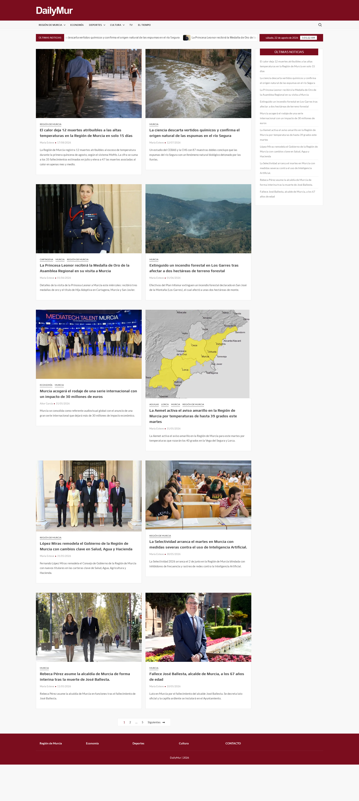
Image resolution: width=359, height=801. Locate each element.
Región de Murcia (50, 24)
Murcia (153, 124)
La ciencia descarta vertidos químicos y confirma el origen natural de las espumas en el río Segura (76, 37)
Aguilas (154, 404)
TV (131, 24)
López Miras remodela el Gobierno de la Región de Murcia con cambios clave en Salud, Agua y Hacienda (289, 151)
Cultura (115, 24)
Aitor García (46, 403)
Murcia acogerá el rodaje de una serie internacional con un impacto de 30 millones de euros (287, 118)
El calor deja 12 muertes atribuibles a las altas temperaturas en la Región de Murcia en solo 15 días (287, 66)
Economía (77, 24)
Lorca (165, 404)
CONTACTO (233, 743)
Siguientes (154, 722)
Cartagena (46, 259)
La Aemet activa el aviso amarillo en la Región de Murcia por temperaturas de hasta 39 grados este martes (193, 416)
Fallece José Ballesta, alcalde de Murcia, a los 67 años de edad (287, 194)
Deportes (95, 24)
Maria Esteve (47, 142)
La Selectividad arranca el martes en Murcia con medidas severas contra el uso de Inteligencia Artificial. (287, 168)
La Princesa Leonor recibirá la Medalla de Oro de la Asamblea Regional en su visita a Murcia (209, 37)
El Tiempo (144, 24)
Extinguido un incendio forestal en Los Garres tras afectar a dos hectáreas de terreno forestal (288, 104)
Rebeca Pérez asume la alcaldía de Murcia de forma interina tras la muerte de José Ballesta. (286, 182)
